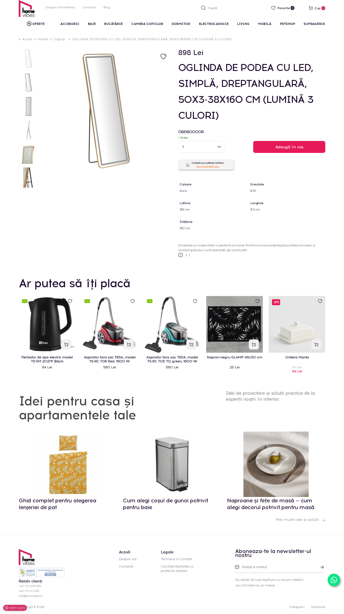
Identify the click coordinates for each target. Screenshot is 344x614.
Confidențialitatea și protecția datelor (177, 568)
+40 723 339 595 (30, 586)
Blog (106, 7)
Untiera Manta (297, 357)
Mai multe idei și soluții (298, 519)
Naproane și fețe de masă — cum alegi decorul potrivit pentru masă (270, 504)
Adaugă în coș (289, 147)
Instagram (296, 607)
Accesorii (69, 24)
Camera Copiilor (147, 24)
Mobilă (264, 24)
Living (243, 24)
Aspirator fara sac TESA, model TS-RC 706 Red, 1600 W (109, 359)
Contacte (89, 7)
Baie (92, 24)
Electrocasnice (214, 24)
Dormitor (181, 24)
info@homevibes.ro (31, 596)
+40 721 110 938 (29, 591)
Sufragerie (314, 24)
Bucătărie (113, 24)
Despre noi (127, 559)
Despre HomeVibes (60, 7)
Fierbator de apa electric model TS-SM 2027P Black (47, 359)
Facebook (318, 607)
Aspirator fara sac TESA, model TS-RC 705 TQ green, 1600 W (172, 359)
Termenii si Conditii (176, 559)
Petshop (287, 24)
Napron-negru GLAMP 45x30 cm (234, 357)
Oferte (38, 24)
